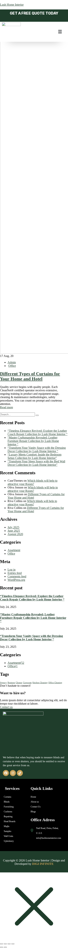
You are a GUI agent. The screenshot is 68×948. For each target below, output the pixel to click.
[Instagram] (13, 773)
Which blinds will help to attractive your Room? (32, 482)
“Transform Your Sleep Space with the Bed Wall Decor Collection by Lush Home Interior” (36, 463)
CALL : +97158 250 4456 (34, 18)
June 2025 (14, 530)
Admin (12, 362)
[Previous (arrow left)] (1, 947)
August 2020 (15, 534)
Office (12, 365)
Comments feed (17, 576)
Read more (6, 407)
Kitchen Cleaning (40, 683)
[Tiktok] (20, 773)
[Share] (9, 943)
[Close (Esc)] (12, 943)
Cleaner (19, 683)
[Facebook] (6, 773)
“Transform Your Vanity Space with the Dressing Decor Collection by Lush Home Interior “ (37, 449)
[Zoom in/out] (1, 943)
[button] (60, 31)
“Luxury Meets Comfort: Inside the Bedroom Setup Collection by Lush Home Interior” (34, 456)
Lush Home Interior (12, 4)
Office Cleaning (55, 683)
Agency (3, 683)
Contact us (6, 707)
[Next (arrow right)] (5, 947)
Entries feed (15, 573)
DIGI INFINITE (43, 863)
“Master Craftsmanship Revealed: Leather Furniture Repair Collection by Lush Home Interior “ (33, 441)
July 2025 (13, 527)
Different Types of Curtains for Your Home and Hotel (30, 376)
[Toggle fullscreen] (5, 943)
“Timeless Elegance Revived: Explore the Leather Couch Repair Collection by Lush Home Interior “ (37, 432)
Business (11, 683)
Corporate (27, 683)
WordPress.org (16, 579)
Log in (11, 569)
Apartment (14, 550)
